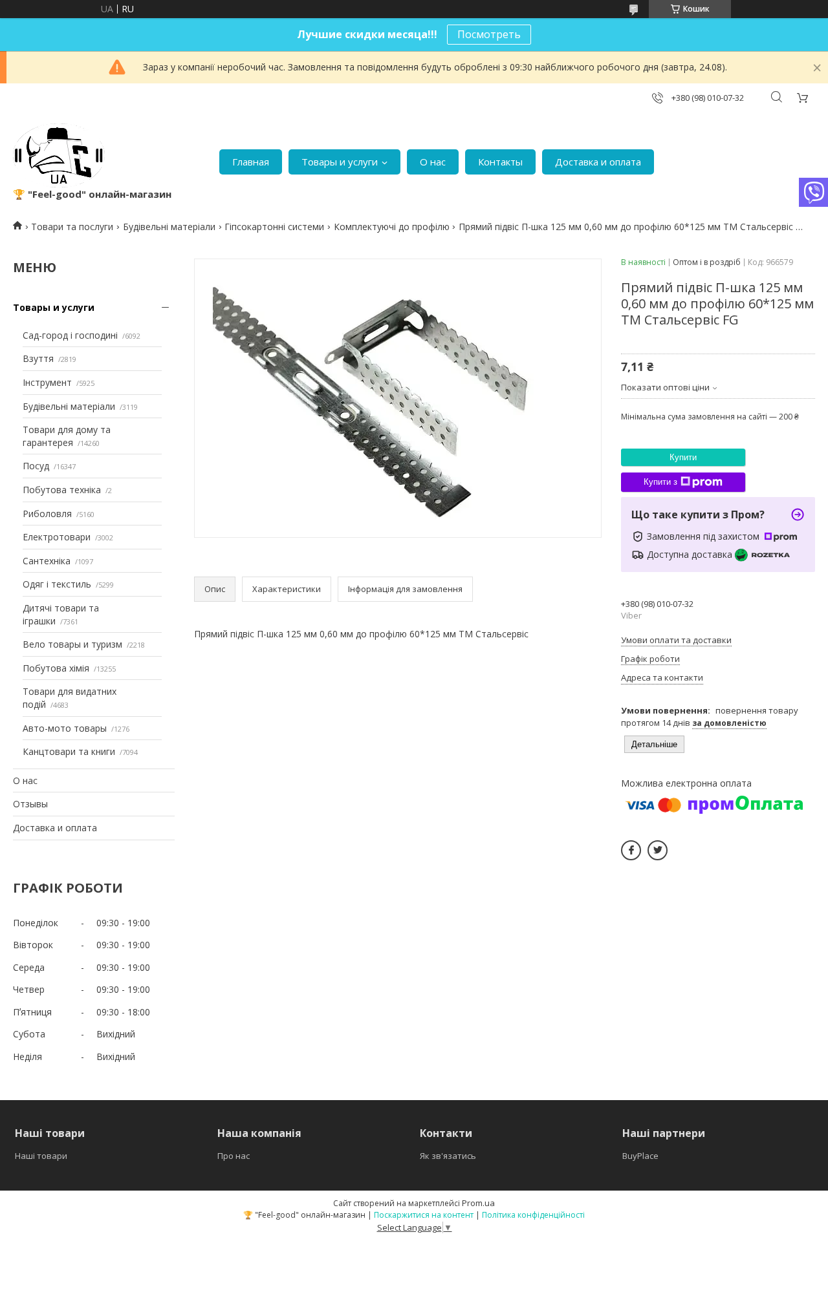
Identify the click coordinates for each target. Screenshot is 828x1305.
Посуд (36, 466)
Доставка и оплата (598, 161)
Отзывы (30, 804)
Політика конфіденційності (533, 1214)
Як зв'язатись (448, 1156)
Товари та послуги (72, 226)
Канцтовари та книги (69, 751)
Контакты (500, 161)
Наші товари (41, 1156)
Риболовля (47, 513)
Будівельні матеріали (169, 226)
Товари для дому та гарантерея (67, 436)
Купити (683, 457)
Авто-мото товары (65, 728)
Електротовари (57, 537)
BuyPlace (640, 1156)
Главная (250, 161)
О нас (433, 161)
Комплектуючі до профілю (392, 226)
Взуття (38, 358)
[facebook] (631, 850)
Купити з (660, 482)
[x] (658, 850)
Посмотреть (489, 34)
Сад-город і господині (70, 335)
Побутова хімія (56, 668)
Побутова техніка (62, 489)
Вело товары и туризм (72, 644)
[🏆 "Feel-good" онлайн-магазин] (59, 155)
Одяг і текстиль (57, 584)
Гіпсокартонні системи (274, 226)
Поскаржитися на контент (424, 1214)
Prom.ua (478, 1203)
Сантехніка (47, 561)
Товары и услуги (339, 161)
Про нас (233, 1156)
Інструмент (47, 382)
